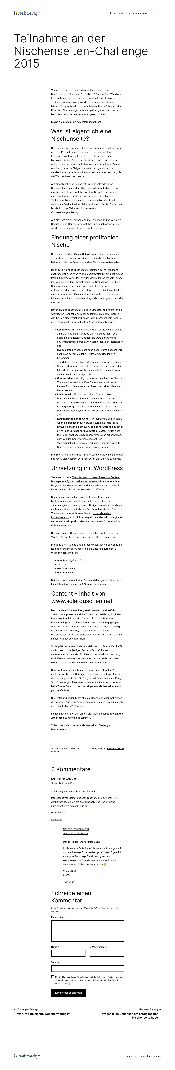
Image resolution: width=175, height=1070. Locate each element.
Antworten (56, 819)
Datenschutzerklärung (90, 980)
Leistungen (116, 13)
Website (55, 962)
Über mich (155, 13)
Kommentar (58, 917)
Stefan (58, 751)
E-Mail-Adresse (98, 947)
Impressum (131, 1056)
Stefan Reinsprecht (76, 829)
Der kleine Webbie (63, 778)
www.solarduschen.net (88, 122)
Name (55, 947)
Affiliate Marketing (136, 13)
